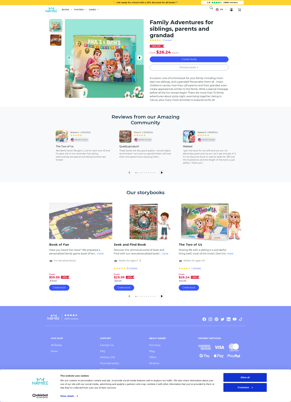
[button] (220, 9)
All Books (56, 345)
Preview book (187, 67)
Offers (152, 357)
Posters (79, 9)
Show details (67, 396)
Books (65, 9)
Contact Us (107, 345)
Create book (189, 59)
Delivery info (107, 357)
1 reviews (196, 268)
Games (92, 9)
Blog (152, 351)
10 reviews (132, 268)
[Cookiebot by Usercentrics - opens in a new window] (40, 396)
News (54, 351)
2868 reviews (71, 318)
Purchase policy (109, 363)
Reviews (154, 363)
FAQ (102, 351)
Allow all (245, 377)
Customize (243, 387)
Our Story (155, 345)
